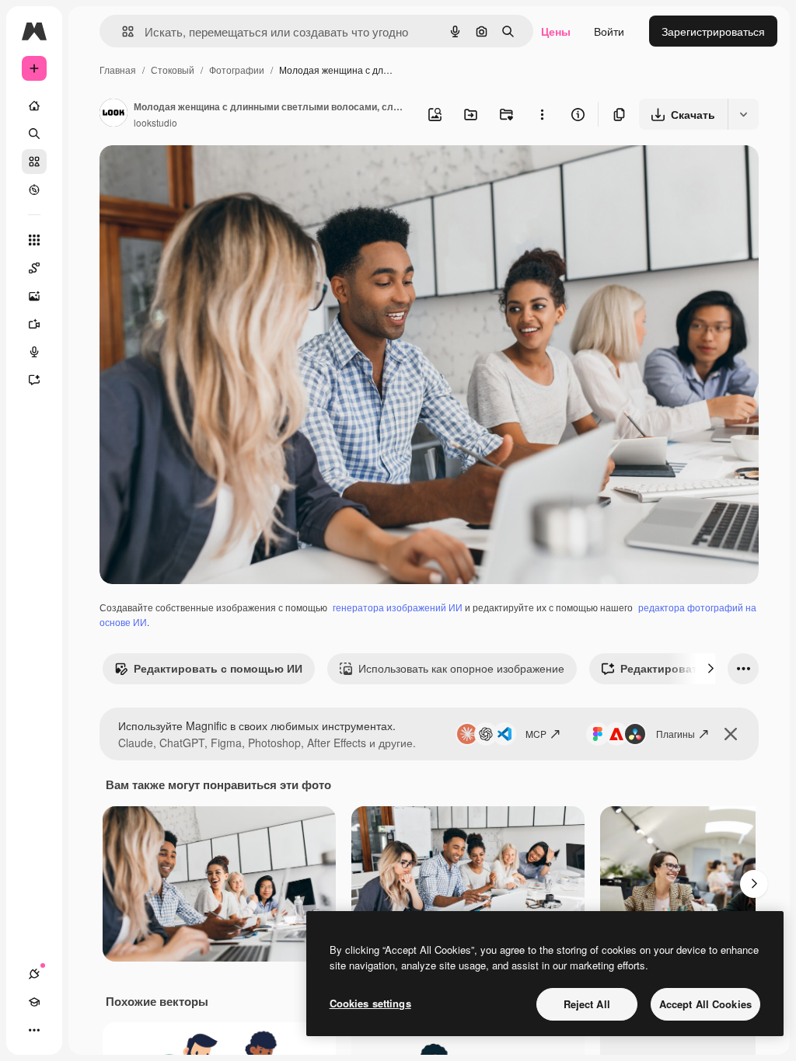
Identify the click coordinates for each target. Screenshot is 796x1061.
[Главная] (34, 105)
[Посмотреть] (34, 189)
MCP (535, 733)
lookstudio (155, 122)
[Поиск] (34, 133)
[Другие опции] (541, 114)
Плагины (675, 733)
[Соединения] (34, 974)
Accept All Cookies (705, 1004)
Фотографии (236, 69)
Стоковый (172, 69)
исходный (203, 175)
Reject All (587, 1004)
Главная (118, 69)
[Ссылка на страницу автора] (113, 114)
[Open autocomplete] (121, 31)
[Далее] (710, 668)
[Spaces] (34, 268)
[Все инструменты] (34, 240)
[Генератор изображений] (34, 296)
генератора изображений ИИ (398, 607)
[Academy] (34, 1002)
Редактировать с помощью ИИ (218, 668)
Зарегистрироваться (713, 31)
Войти (609, 31)
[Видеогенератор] (34, 323)
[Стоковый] (34, 161)
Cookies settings (370, 1003)
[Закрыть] (730, 734)
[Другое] (34, 1030)
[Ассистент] (34, 379)
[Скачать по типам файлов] (743, 114)
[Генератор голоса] (34, 351)
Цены (556, 31)
